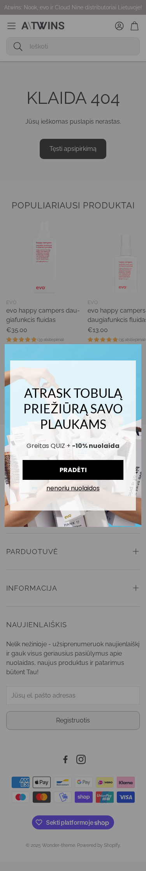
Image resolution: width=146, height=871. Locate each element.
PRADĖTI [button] (73, 469)
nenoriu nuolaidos (73, 488)
